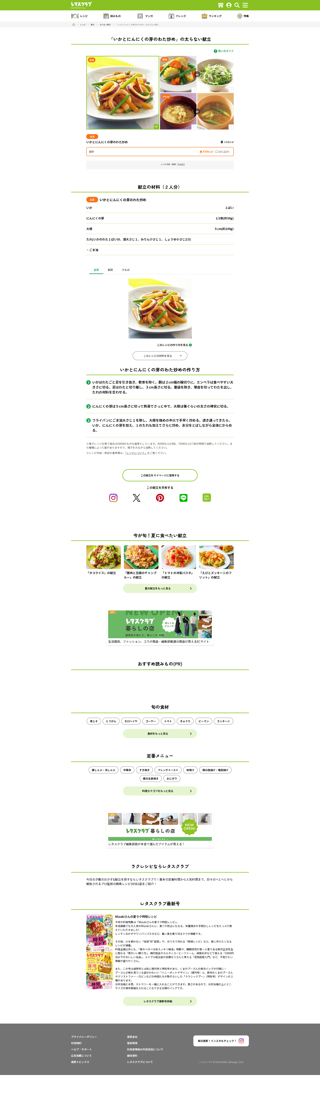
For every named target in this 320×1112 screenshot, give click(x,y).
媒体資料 (132, 1055)
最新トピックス (80, 1062)
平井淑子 (181, 164)
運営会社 (132, 1037)
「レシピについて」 (136, 453)
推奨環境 (132, 1043)
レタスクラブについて (140, 1062)
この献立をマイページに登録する (160, 475)
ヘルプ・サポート (81, 1049)
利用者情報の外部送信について (145, 1049)
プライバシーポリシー (84, 1037)
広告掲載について (81, 1055)
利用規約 (76, 1043)
